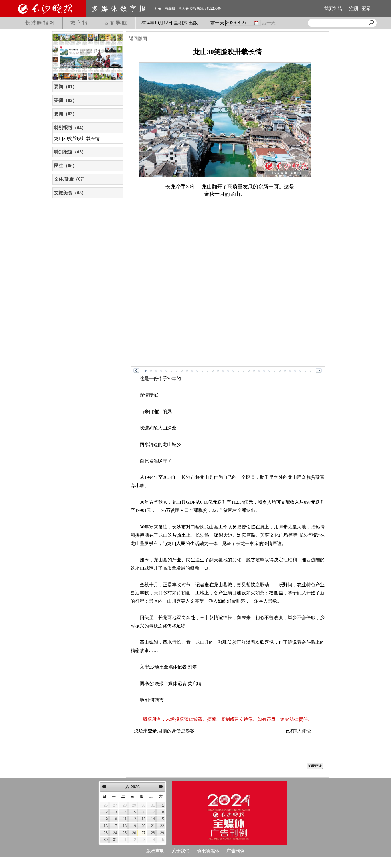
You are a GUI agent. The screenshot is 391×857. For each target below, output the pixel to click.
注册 (353, 8)
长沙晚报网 (40, 23)
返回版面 (138, 38)
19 (134, 826)
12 (134, 819)
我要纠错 (333, 8)
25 (125, 833)
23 (106, 833)
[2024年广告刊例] (229, 813)
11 (125, 819)
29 (162, 833)
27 (143, 833)
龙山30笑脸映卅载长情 (77, 138)
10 (115, 819)
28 (153, 833)
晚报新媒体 (208, 850)
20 (143, 826)
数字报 (79, 23)
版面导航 (116, 23)
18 (125, 826)
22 (162, 826)
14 (153, 819)
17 (115, 826)
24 (115, 833)
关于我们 (180, 850)
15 (162, 819)
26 (134, 833)
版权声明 (155, 850)
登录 (366, 8)
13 (143, 819)
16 (106, 826)
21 (153, 826)
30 (106, 840)
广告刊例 (235, 850)
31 (115, 840)
